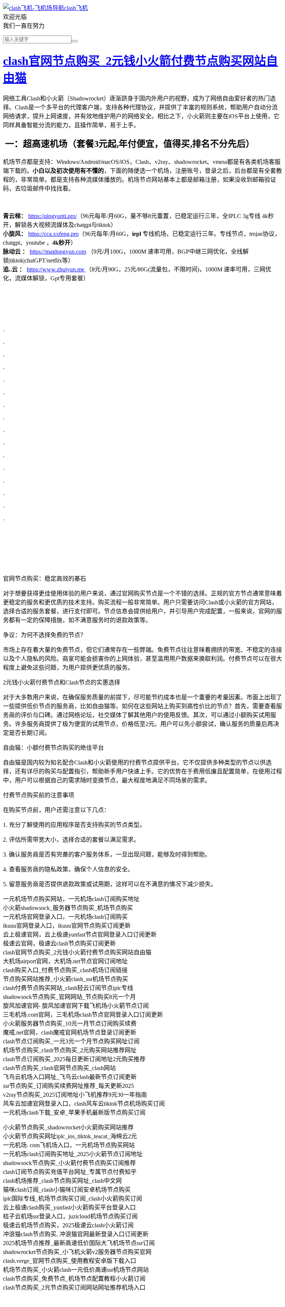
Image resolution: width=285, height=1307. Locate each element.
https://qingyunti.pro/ (52, 216)
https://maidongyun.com (58, 251)
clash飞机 (76, 8)
